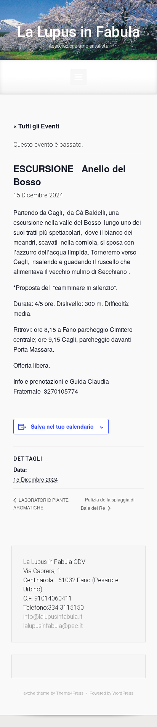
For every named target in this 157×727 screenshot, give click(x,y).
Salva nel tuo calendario (62, 426)
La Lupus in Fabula (78, 32)
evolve (29, 693)
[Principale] (78, 77)
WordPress (122, 693)
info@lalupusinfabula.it (52, 616)
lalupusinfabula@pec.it (53, 625)
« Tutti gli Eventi (36, 126)
